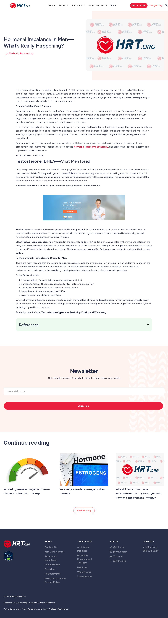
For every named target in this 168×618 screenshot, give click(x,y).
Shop (113, 5)
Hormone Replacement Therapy (84, 559)
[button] (52, 5)
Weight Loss (84, 571)
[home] (20, 5)
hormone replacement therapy (91, 146)
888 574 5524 (150, 550)
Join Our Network (54, 551)
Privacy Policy (52, 564)
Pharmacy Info (53, 573)
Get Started (139, 5)
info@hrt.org (155, 5)
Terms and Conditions (51, 558)
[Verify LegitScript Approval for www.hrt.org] (8, 555)
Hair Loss (82, 567)
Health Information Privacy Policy (55, 580)
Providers (50, 569)
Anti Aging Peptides (83, 549)
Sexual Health (84, 576)
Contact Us (51, 547)
